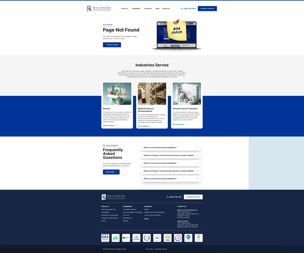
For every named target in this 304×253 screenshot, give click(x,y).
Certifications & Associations (109, 215)
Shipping (125, 221)
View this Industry (108, 125)
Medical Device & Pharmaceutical (154, 212)
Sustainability (105, 212)
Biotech (146, 209)
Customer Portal (206, 8)
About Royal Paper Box (108, 209)
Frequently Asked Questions (109, 218)
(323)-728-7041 (175, 197)
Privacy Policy (149, 249)
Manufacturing (127, 218)
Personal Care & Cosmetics (152, 215)
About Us (105, 206)
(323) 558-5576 (193, 227)
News (158, 8)
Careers (103, 221)
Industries (148, 206)
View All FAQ (110, 172)
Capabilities (127, 206)
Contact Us (166, 8)
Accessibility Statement (161, 249)
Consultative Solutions (129, 209)
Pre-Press (126, 215)
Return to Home (112, 45)
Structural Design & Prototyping (132, 212)
